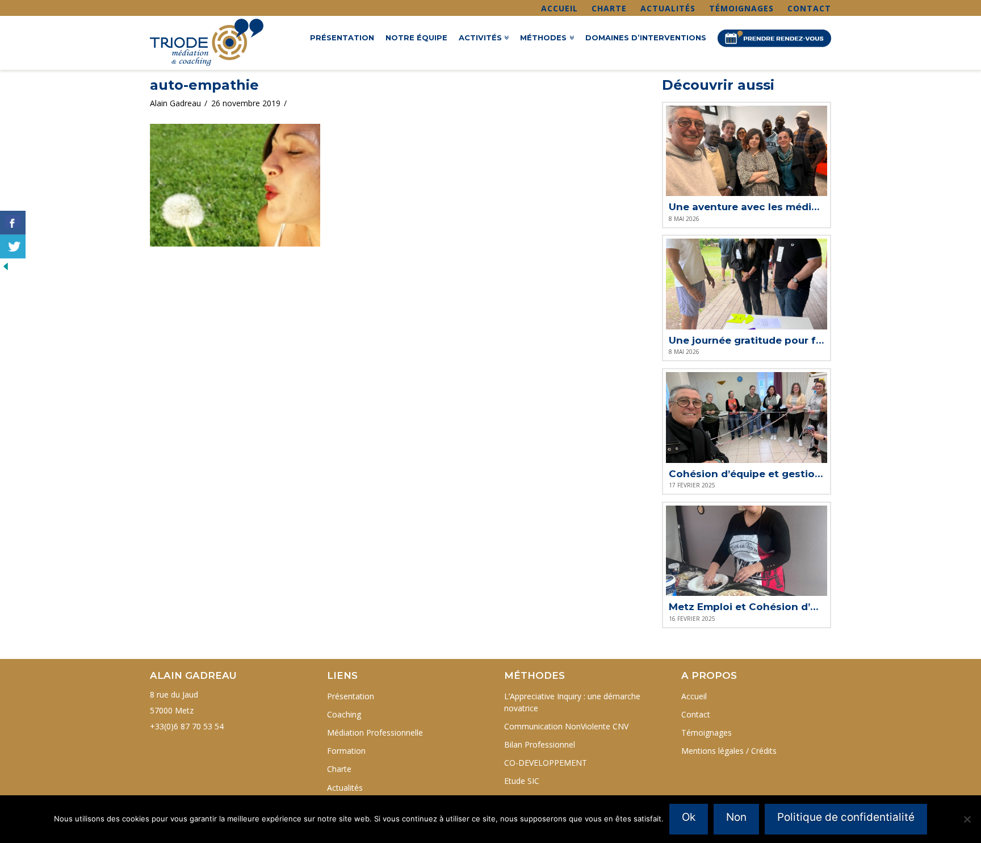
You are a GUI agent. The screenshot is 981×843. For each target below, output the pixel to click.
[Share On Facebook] (13, 223)
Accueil (559, 8)
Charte (609, 8)
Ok (688, 817)
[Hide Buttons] (5, 265)
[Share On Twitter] (13, 246)
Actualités (667, 8)
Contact (809, 8)
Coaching (344, 714)
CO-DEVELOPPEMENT (545, 762)
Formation (346, 750)
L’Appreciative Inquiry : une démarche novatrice (572, 702)
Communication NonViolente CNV (566, 726)
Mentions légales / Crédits (729, 750)
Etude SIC (521, 780)
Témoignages (741, 8)
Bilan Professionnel (539, 744)
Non (736, 817)
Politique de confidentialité (846, 817)
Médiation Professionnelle (375, 732)
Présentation (350, 696)
